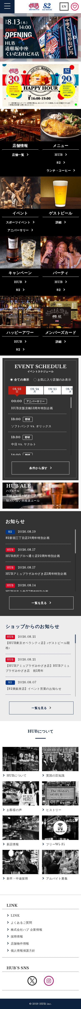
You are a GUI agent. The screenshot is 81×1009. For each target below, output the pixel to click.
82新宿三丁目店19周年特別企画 (28, 538)
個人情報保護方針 (23, 950)
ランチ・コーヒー (59, 170)
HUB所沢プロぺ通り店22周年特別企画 (33, 556)
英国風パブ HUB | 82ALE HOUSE (40, 6)
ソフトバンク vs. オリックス (31, 426)
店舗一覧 (18, 155)
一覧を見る (39, 603)
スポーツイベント (18, 222)
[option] (40, 37)
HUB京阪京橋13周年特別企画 (32, 408)
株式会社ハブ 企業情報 (26, 930)
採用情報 (17, 936)
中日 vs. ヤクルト (23, 444)
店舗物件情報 (20, 943)
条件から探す (38, 468)
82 (58, 163)
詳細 (59, 222)
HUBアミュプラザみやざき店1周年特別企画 (36, 574)
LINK (15, 915)
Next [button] (74, 37)
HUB (59, 155)
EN (64, 6)
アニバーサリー (18, 230)
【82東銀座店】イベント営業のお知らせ (33, 689)
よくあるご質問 (21, 922)
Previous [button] (6, 37)
